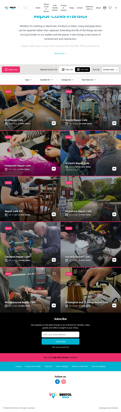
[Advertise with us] (115, 7)
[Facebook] (57, 381)
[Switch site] (18, 7)
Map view (69, 69)
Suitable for (45, 79)
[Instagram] (63, 381)
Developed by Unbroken (108, 408)
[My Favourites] (110, 7)
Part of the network (61, 357)
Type (27, 79)
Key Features (87, 79)
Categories (66, 79)
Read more (59, 53)
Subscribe (60, 341)
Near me (13, 69)
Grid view (84, 69)
